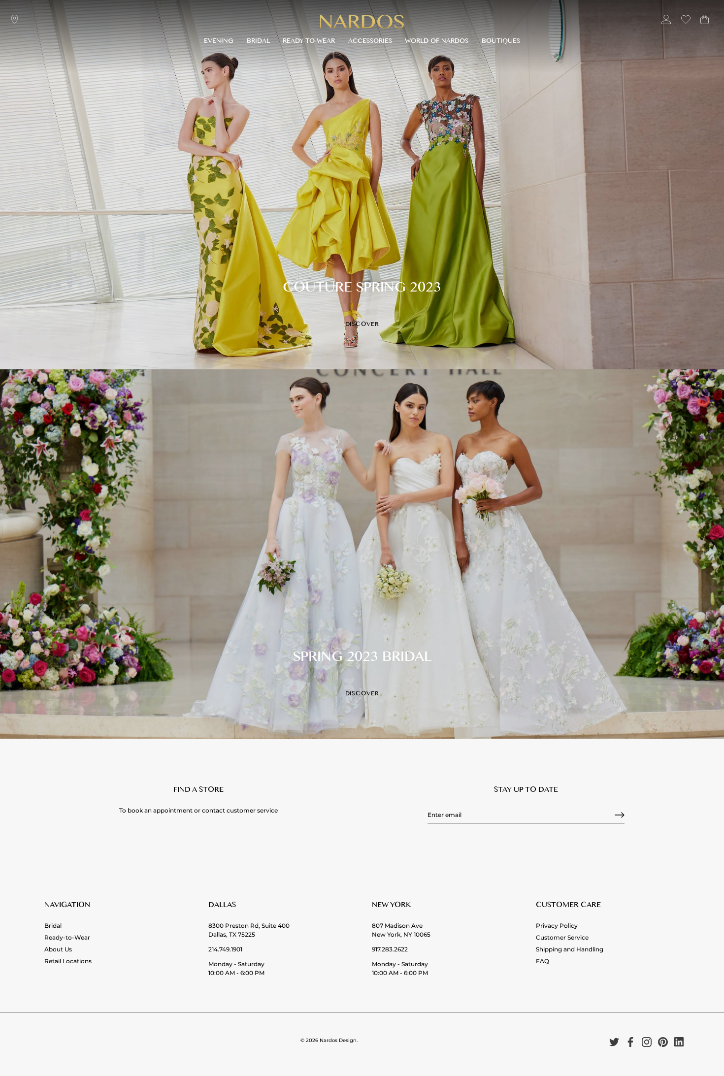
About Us (58, 949)
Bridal (258, 42)
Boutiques (501, 42)
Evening (218, 42)
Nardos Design (338, 1040)
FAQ (542, 961)
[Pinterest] (663, 1042)
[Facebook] (630, 1042)
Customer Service (562, 937)
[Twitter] (614, 1042)
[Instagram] (647, 1042)
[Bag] (704, 23)
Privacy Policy (557, 925)
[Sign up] (620, 815)
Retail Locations (68, 961)
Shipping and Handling (569, 949)
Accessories (370, 42)
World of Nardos (436, 42)
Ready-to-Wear (309, 42)
